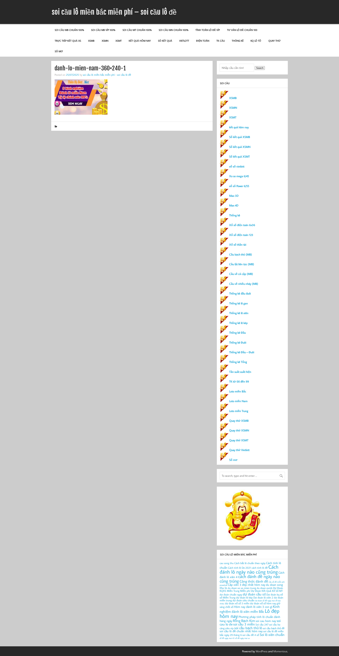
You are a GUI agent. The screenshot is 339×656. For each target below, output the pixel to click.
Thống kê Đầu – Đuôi (241, 352)
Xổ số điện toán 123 (241, 235)
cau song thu (227, 563)
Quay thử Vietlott (239, 450)
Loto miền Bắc (237, 391)
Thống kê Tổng (238, 362)
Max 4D (233, 205)
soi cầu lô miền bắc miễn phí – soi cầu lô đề (114, 12)
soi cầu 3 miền (244, 624)
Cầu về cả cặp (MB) (241, 274)
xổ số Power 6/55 (239, 186)
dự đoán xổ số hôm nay (263, 603)
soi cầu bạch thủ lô (248, 627)
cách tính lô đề (260, 567)
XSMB (91, 40)
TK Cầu (220, 40)
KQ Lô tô (256, 40)
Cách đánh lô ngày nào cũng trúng (249, 569)
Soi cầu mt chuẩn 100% (137, 30)
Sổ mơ (233, 460)
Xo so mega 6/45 (239, 176)
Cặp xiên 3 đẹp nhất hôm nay (246, 585)
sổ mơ (59, 51)
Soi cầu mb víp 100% (103, 30)
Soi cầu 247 (261, 624)
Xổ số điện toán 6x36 (242, 225)
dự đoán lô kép (244, 597)
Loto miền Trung (238, 411)
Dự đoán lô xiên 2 (263, 597)
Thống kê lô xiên (238, 313)
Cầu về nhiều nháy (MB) (243, 283)
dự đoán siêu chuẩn (243, 600)
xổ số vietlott (236, 166)
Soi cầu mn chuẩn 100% (173, 30)
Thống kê (237, 40)
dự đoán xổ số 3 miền (237, 603)
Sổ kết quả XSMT (239, 156)
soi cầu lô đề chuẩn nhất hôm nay (241, 631)
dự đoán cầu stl (254, 594)
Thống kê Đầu (237, 332)
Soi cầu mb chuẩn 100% (69, 30)
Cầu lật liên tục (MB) (241, 264)
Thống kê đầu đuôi (240, 293)
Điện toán (202, 40)
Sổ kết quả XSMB (239, 137)
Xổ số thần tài (237, 244)
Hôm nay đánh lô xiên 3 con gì (253, 607)
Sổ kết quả (165, 40)
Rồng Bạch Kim (244, 620)
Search (259, 68)
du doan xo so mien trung (242, 588)
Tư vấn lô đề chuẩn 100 (242, 30)
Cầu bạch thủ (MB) (240, 254)
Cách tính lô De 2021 (239, 567)
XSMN (105, 40)
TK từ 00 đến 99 (239, 381)
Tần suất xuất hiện (240, 372)
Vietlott (184, 40)
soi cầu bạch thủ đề (273, 628)
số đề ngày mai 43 (227, 638)
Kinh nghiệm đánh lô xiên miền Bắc (250, 609)
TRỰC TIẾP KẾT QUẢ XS (68, 40)
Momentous (280, 651)
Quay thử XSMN (239, 430)
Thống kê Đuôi (237, 342)
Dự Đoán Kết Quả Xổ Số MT (267, 590)
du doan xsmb (264, 588)
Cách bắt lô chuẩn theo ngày (249, 563)
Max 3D (234, 195)
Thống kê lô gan (238, 303)
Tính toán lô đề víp (207, 30)
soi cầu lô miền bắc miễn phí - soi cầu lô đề (107, 74)
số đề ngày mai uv (242, 638)
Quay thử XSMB (239, 420)
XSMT (118, 40)
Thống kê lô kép (238, 323)
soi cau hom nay (266, 621)
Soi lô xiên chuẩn (272, 634)
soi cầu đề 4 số (250, 635)
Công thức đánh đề (254, 581)
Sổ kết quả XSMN (240, 147)
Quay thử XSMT (238, 440)
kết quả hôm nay (140, 40)
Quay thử (274, 40)
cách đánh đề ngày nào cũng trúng (250, 578)
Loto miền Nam (238, 401)
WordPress (261, 651)
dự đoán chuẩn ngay (231, 594)
